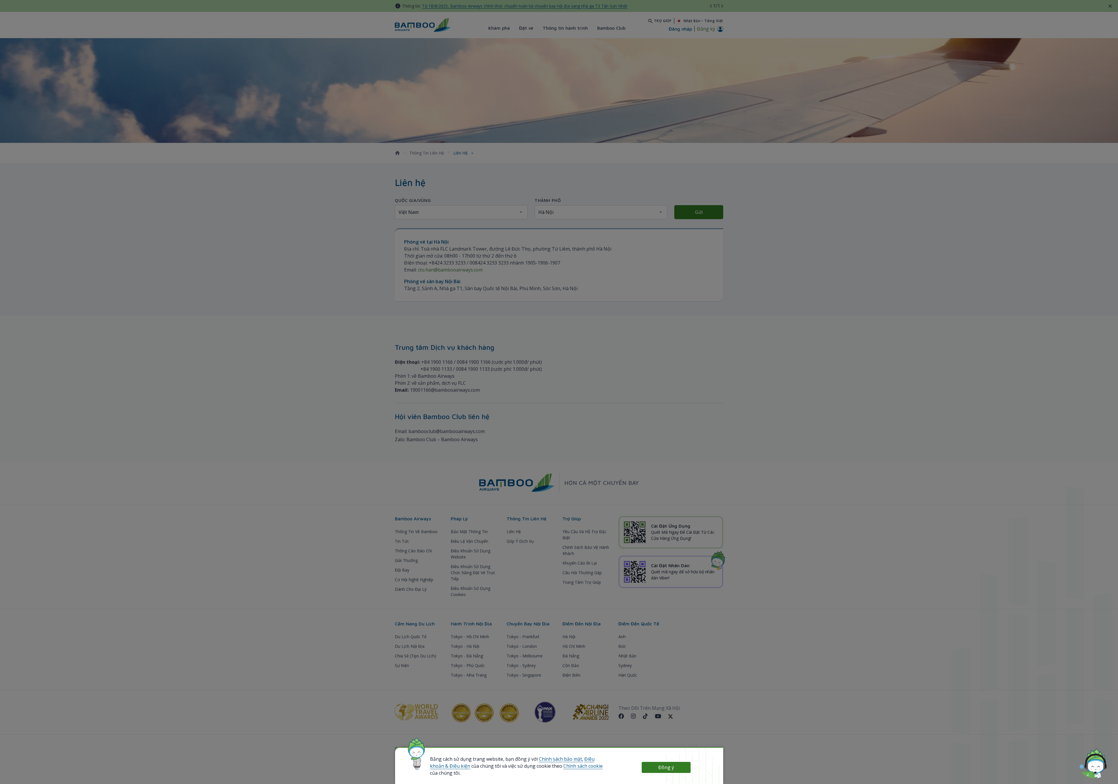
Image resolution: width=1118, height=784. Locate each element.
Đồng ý (666, 767)
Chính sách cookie (583, 766)
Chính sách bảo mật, (561, 759)
